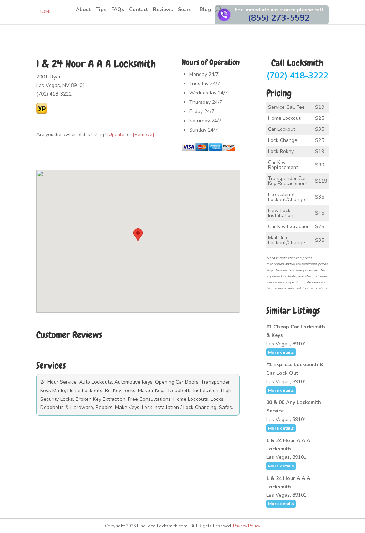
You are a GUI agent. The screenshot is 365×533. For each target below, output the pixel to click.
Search (186, 10)
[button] (137, 234)
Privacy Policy (246, 526)
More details (281, 352)
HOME (45, 11)
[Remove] (143, 135)
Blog (205, 10)
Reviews (163, 10)
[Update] (116, 135)
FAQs (117, 10)
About (83, 10)
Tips (101, 10)
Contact (138, 10)
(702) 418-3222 (297, 69)
